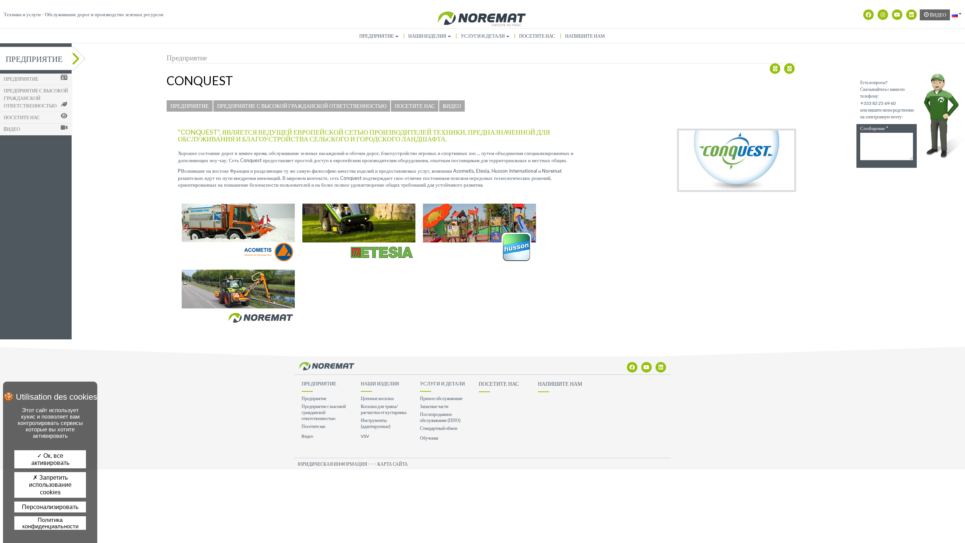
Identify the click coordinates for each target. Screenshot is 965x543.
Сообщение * (874, 128)
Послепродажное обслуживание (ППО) (440, 417)
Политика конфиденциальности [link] (50, 523)
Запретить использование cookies (50, 484)
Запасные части (434, 406)
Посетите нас (537, 36)
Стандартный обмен (438, 428)
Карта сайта (392, 464)
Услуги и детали (483, 36)
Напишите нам (585, 36)
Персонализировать (50, 507)
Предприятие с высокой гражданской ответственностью (36, 98)
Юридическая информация (332, 464)
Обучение (429, 438)
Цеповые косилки (377, 398)
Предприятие (377, 36)
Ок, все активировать (50, 459)
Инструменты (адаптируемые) (376, 423)
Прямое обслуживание (441, 398)
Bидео (937, 15)
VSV (365, 436)
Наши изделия (427, 36)
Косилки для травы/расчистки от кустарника (383, 409)
